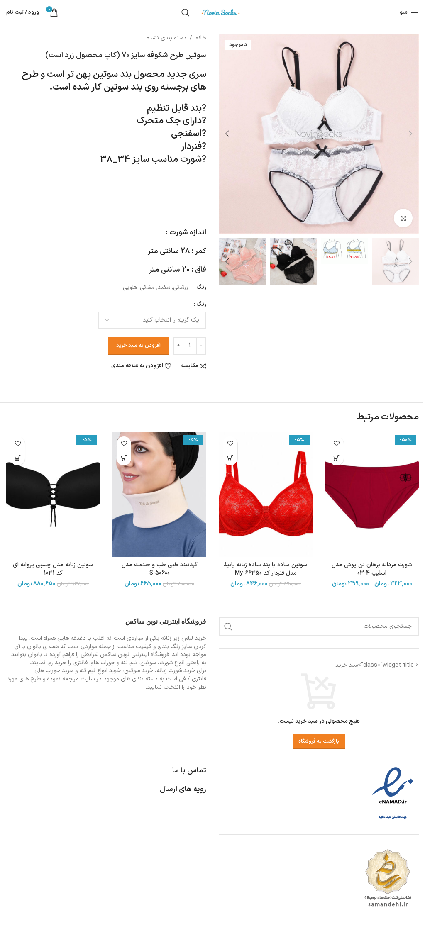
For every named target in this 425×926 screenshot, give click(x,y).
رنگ (201, 304)
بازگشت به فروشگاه (318, 741)
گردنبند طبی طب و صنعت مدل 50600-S (160, 569)
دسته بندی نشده (166, 38)
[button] (410, 133)
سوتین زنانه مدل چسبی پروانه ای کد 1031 (53, 569)
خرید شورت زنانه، (175, 670)
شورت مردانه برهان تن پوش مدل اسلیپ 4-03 (372, 569)
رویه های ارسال (183, 789)
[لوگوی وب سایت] (221, 12)
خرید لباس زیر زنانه (183, 638)
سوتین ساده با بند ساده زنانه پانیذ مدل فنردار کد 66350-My (266, 569)
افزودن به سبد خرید (138, 345)
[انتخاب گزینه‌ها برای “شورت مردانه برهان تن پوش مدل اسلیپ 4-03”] (336, 458)
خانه (200, 38)
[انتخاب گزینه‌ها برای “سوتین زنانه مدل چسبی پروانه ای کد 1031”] (17, 458)
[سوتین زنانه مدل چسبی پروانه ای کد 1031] (53, 494)
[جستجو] (185, 12)
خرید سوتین (138, 670)
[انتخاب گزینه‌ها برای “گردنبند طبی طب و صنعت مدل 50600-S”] (124, 458)
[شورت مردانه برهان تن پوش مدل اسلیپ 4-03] (372, 494)
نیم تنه (87, 670)
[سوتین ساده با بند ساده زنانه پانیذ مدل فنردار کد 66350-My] (266, 494)
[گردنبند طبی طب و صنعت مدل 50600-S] (159, 494)
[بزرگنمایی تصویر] (403, 218)
